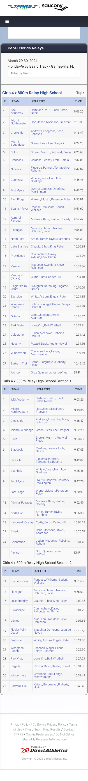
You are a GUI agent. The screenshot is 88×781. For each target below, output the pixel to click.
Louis (47, 231)
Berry (46, 219)
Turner (44, 238)
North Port (17, 238)
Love (34, 325)
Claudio (35, 246)
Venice (15, 266)
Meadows (46, 333)
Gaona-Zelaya (61, 304)
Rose (60, 131)
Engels (54, 296)
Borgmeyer (47, 362)
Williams (49, 207)
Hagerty (16, 343)
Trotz (56, 160)
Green (35, 143)
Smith (35, 238)
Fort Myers (17, 190)
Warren (35, 199)
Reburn (35, 336)
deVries (62, 372)
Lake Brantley (19, 246)
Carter (52, 277)
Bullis (14, 152)
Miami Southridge (18, 143)
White (34, 296)
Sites (28, 729)
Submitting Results (47, 729)
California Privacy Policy (49, 724)
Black (55, 110)
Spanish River (19, 208)
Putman (48, 167)
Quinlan (43, 372)
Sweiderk (50, 264)
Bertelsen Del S (41, 110)
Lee (50, 143)
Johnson (36, 134)
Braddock (17, 160)
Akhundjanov (39, 257)
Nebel (34, 113)
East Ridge (17, 199)
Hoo (33, 122)
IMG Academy (17, 111)
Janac (41, 122)
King (53, 246)
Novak (35, 289)
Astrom (44, 296)
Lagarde (63, 286)
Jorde (63, 110)
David (44, 343)
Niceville (16, 169)
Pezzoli (35, 343)
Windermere (19, 353)
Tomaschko (61, 167)
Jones (53, 372)
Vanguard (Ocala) (17, 277)
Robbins (59, 333)
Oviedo (15, 316)
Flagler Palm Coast (19, 287)
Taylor (52, 238)
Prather (55, 219)
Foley (67, 199)
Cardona (36, 160)
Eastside (16, 296)
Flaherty (60, 362)
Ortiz (34, 372)
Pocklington (38, 191)
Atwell (55, 314)
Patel (63, 296)
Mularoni (36, 219)
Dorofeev (58, 188)
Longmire (49, 131)
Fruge (67, 152)
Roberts (36, 170)
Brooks (35, 152)
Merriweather (39, 354)
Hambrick (63, 238)
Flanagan (17, 229)
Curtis (34, 277)
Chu (40, 325)
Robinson (52, 122)
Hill (59, 277)
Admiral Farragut (16, 219)
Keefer (53, 343)
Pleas (43, 143)
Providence (18, 255)
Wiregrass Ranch (17, 305)
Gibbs (45, 246)
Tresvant (65, 122)
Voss (45, 178)
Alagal (47, 304)
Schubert (36, 231)
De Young (50, 286)
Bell (46, 325)
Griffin (52, 257)
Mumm (45, 152)
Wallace (36, 210)
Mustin (45, 199)
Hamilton (55, 178)
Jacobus (44, 314)
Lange (55, 351)
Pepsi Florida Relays (26, 48)
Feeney (47, 160)
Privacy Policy (20, 724)
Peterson (57, 199)
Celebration (18, 334)
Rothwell (57, 152)
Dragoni (59, 143)
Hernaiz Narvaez (53, 228)
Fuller (60, 246)
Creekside (17, 132)
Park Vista (17, 325)
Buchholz (17, 179)
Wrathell (55, 325)
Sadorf (60, 207)
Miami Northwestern (19, 122)
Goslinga (36, 181)
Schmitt (36, 307)
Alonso (15, 372)
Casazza (46, 188)
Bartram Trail (19, 363)
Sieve (60, 264)
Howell (63, 343)
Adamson (37, 317)
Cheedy (65, 219)
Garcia (64, 160)
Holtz (34, 364)
